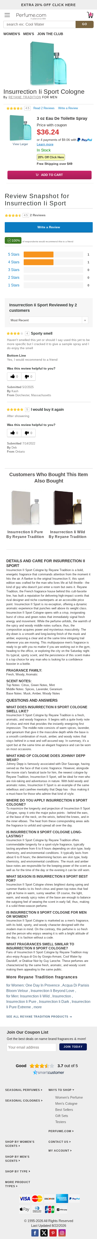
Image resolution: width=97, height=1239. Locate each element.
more (38, 1007)
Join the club (50, 34)
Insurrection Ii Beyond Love (52, 991)
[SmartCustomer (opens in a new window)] (48, 1073)
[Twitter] (44, 1233)
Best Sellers (64, 1110)
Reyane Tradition (25, 97)
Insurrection (61, 996)
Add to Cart (51, 175)
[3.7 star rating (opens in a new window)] (42, 1066)
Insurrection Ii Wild (35, 996)
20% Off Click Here (51, 157)
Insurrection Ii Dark (54, 1002)
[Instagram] (62, 1233)
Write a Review (68, 108)
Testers (60, 1122)
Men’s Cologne (66, 1103)
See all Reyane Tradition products (37, 1016)
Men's (28, 34)
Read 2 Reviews (44, 108)
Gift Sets (61, 1116)
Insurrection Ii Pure (21, 1002)
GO (84, 24)
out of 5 (68, 1066)
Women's (11, 34)
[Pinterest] (53, 1233)
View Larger (20, 144)
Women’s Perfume (69, 1097)
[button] (7, 15)
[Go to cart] (90, 15)
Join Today (73, 1046)
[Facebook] (35, 1233)
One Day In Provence (42, 985)
